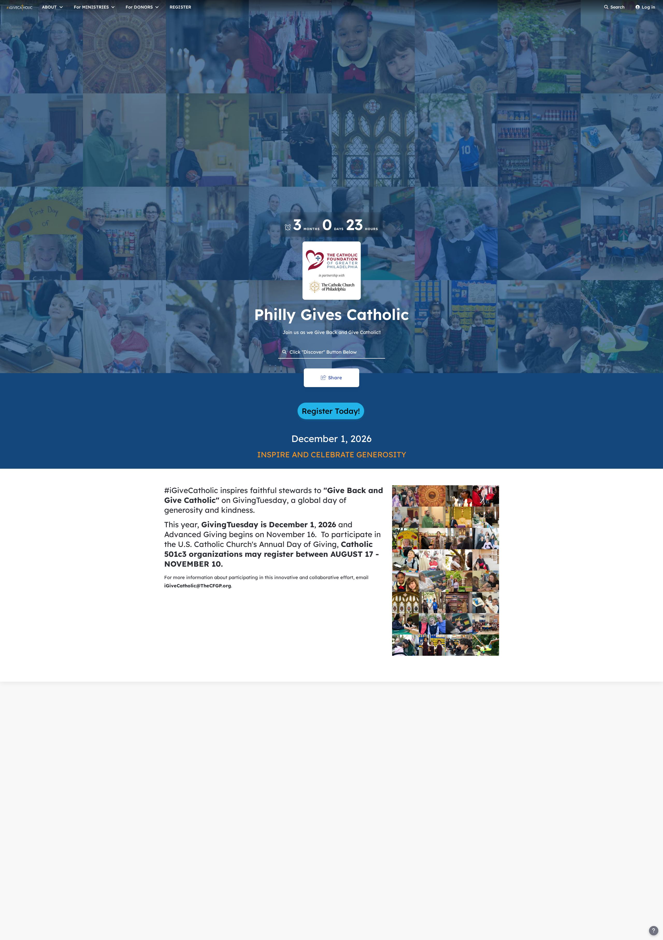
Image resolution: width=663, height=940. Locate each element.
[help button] (653, 930)
